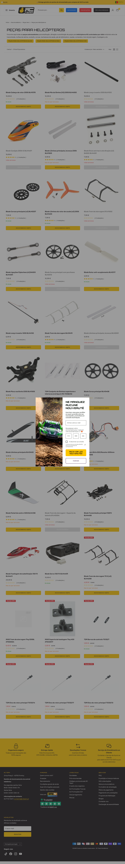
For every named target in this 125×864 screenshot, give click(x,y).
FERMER (76, 461)
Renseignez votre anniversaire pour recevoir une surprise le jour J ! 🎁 (75, 429)
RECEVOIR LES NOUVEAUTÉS (76, 453)
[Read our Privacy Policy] (85, 445)
